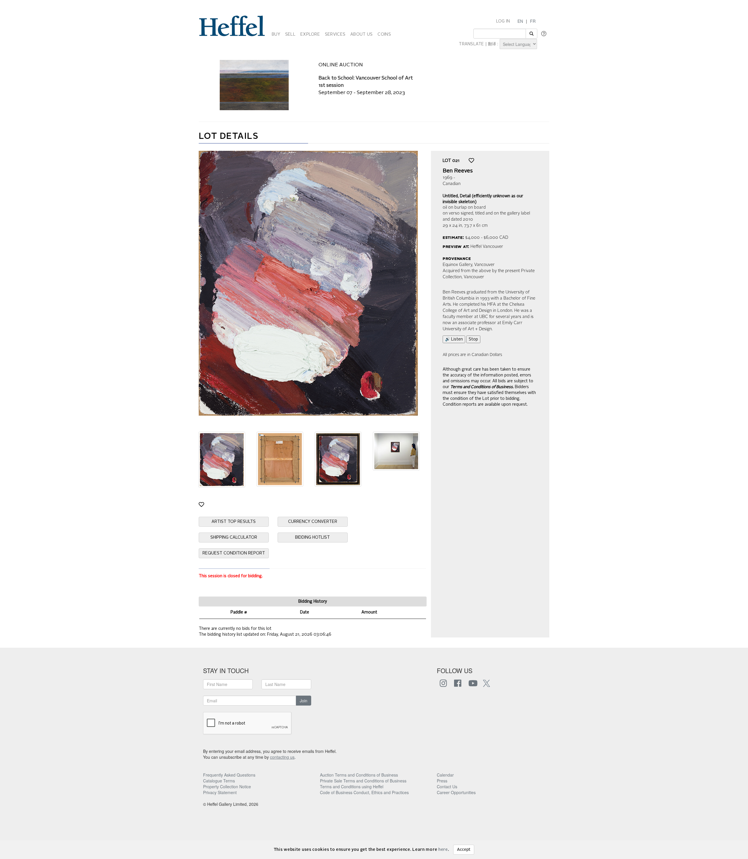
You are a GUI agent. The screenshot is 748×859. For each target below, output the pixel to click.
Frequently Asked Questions (229, 775)
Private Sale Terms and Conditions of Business (363, 781)
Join (303, 701)
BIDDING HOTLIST (312, 537)
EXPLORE (310, 34)
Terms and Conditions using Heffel (351, 786)
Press (442, 781)
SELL (290, 34)
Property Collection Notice (227, 786)
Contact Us (447, 786)
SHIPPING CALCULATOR (233, 537)
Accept (463, 850)
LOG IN (503, 21)
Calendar (445, 775)
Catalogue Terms (219, 781)
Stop (473, 339)
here (443, 850)
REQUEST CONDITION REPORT (233, 553)
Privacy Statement (220, 792)
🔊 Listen (454, 339)
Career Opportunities (456, 792)
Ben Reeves (458, 171)
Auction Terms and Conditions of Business (359, 775)
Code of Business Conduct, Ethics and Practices (364, 792)
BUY (276, 34)
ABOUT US (361, 34)
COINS (384, 34)
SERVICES (335, 34)
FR (533, 21)
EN (520, 21)
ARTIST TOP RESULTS (234, 522)
